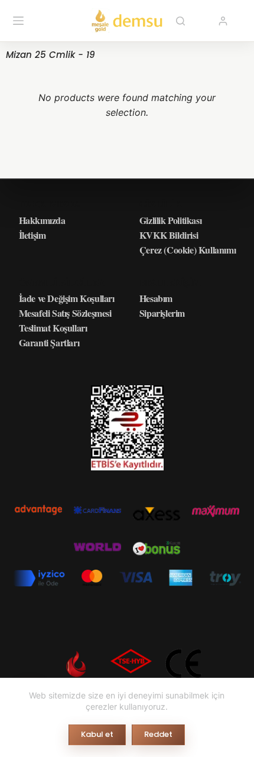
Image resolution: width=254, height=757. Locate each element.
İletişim (32, 235)
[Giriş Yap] (223, 21)
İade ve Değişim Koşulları (67, 298)
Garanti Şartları (49, 342)
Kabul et (97, 734)
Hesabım (155, 298)
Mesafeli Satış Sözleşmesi (65, 313)
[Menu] (18, 20)
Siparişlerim (162, 313)
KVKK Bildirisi (168, 235)
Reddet (158, 734)
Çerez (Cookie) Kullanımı (187, 249)
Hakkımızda (42, 220)
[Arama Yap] (180, 20)
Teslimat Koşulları (53, 327)
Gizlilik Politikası (170, 220)
